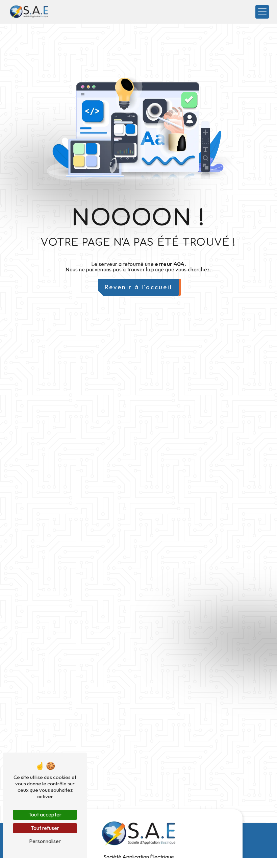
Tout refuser (45, 828)
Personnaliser (45, 841)
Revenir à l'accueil (138, 287)
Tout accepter (44, 814)
